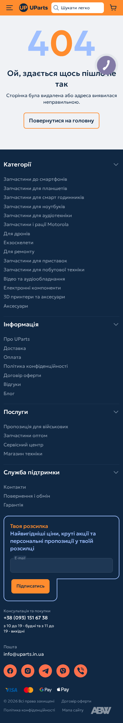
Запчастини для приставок (35, 261)
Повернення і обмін (27, 496)
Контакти (15, 487)
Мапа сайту (73, 710)
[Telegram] (45, 670)
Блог (9, 393)
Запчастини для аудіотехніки (38, 215)
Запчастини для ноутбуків (34, 206)
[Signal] (80, 670)
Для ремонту (19, 251)
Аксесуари (16, 306)
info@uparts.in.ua (24, 654)
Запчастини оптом (25, 435)
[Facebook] (10, 670)
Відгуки (12, 384)
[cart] (113, 8)
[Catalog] (10, 8)
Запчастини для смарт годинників (44, 197)
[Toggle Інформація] (61, 324)
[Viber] (63, 670)
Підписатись (30, 586)
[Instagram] (27, 670)
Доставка (15, 348)
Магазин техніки (23, 453)
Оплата (12, 357)
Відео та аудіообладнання (34, 279)
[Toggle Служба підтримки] (61, 472)
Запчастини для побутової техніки (44, 269)
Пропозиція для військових (36, 426)
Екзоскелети (18, 242)
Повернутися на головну (61, 120)
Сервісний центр (23, 445)
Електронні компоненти (32, 288)
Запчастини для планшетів (35, 188)
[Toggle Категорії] (61, 164)
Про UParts (17, 339)
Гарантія (13, 505)
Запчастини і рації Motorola (36, 224)
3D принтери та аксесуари (34, 297)
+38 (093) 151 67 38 (26, 618)
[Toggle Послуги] (61, 412)
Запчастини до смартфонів (35, 179)
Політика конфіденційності (36, 366)
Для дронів (17, 233)
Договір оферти (22, 375)
